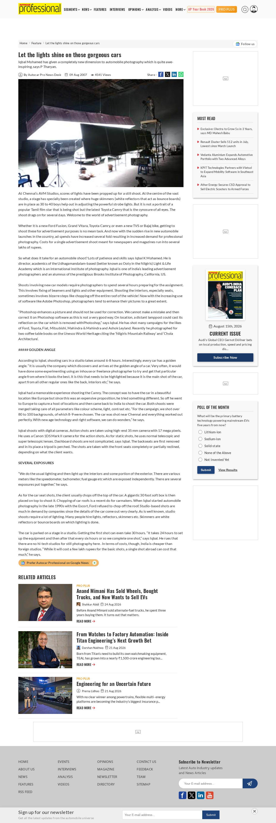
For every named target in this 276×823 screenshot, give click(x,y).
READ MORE (86, 621)
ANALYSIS (152, 10)
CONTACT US (146, 761)
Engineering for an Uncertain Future (114, 684)
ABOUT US (26, 769)
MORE (179, 10)
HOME (23, 761)
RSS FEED (25, 792)
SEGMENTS (70, 10)
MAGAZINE (105, 769)
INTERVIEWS (117, 10)
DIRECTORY (105, 784)
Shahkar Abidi (90, 604)
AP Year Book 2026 (201, 9)
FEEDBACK (145, 769)
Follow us (247, 44)
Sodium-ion (212, 439)
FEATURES (100, 10)
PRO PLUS (227, 9)
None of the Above (217, 453)
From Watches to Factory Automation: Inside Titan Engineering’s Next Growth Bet (123, 637)
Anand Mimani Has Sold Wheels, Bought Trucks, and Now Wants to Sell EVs (117, 594)
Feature (36, 43)
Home (23, 43)
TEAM (141, 776)
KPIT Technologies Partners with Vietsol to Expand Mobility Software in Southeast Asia (227, 172)
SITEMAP (143, 784)
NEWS (85, 10)
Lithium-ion (212, 432)
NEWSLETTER (107, 776)
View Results (227, 470)
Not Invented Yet (216, 460)
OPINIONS (134, 10)
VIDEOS (167, 10)
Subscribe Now (225, 357)
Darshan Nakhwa (92, 647)
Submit (206, 470)
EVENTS (63, 761)
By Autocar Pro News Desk (43, 75)
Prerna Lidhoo (90, 691)
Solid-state (212, 446)
